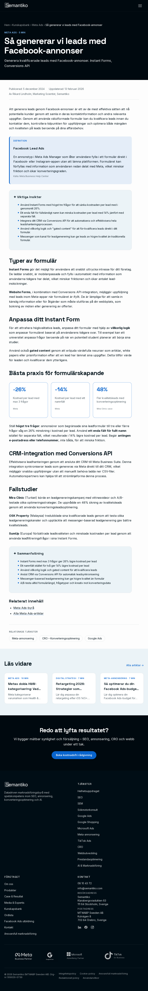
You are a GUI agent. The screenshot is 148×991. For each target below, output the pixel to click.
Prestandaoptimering (90, 859)
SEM (80, 803)
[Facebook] (86, 927)
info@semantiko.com (90, 888)
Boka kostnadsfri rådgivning (74, 755)
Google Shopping (88, 822)
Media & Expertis (14, 902)
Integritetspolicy (67, 973)
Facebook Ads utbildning (19, 921)
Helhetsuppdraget (88, 791)
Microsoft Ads (86, 828)
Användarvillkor (91, 978)
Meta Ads (37, 24)
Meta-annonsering (23, 638)
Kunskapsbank (21, 24)
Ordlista (8, 915)
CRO (80, 846)
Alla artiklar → (135, 665)
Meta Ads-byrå (23, 608)
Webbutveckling (87, 853)
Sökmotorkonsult (88, 809)
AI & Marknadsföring (90, 865)
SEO (80, 797)
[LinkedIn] (79, 927)
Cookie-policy (87, 973)
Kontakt (8, 927)
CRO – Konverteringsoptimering (61, 638)
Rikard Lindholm (22, 93)
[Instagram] (92, 927)
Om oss (8, 883)
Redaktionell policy (69, 978)
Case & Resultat (13, 896)
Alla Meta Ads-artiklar (28, 613)
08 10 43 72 (85, 883)
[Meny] (140, 5)
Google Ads (95, 638)
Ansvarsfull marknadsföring (20, 933)
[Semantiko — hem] (16, 6)
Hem (7, 24)
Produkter (10, 890)
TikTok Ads (84, 840)
